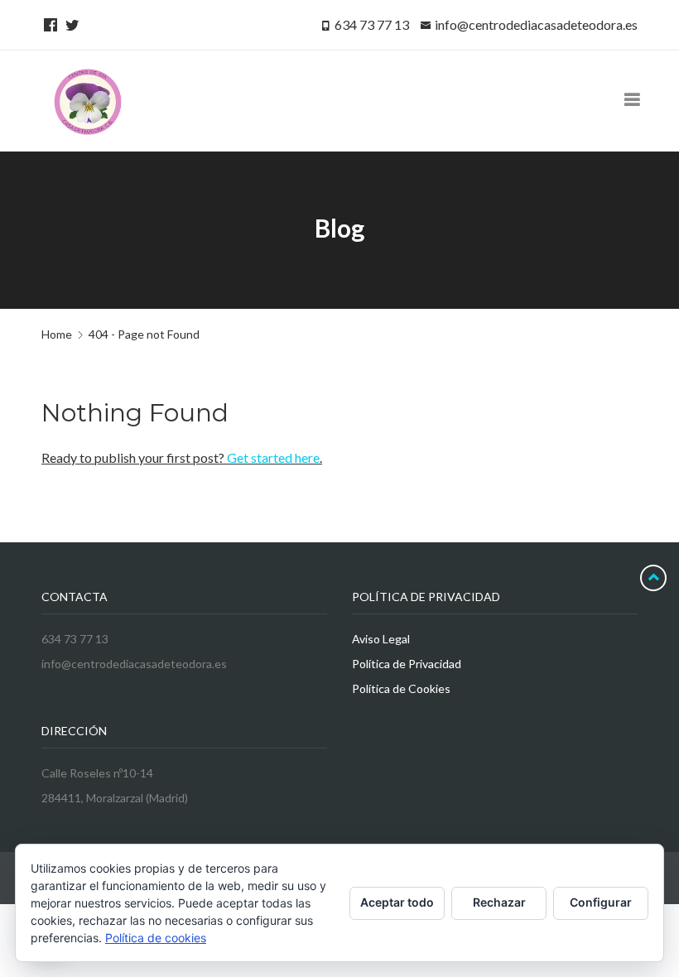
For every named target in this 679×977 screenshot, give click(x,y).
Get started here (273, 457)
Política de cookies (155, 938)
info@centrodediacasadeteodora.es (536, 24)
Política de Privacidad (406, 664)
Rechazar (499, 902)
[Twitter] (69, 24)
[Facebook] (48, 24)
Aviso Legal (381, 639)
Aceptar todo (397, 902)
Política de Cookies (401, 688)
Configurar (601, 902)
